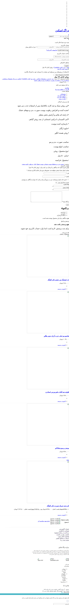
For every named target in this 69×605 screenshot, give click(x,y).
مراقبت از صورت (55, 80)
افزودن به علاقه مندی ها (62, 89)
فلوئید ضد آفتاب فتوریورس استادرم (57, 392)
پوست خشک (40, 164)
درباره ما (63, 582)
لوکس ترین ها (17, 79)
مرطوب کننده (38, 80)
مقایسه (67, 88)
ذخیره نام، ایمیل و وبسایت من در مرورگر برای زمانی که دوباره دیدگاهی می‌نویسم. (44, 179)
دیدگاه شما (65, 201)
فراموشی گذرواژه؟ (51, 50)
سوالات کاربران (61, 97)
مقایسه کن (41, 521)
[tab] (33, 94)
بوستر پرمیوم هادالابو (62, 448)
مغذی (23, 164)
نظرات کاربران (61, 95)
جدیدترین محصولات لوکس (44, 79)
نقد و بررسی (62, 99)
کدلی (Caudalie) (58, 67)
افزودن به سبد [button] (62, 289)
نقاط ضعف (66, 187)
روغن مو (33, 79)
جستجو (51, 36)
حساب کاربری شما (64, 570)
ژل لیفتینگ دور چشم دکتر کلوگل (58, 280)
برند (65, 67)
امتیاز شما (66, 182)
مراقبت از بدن (65, 80)
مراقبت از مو (46, 80)
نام (67, 173)
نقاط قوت (66, 184)
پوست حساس (48, 164)
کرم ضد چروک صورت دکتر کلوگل (58, 506)
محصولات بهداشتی (7, 79)
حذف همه (47, 521)
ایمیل (67, 176)
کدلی (34, 164)
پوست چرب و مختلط (58, 164)
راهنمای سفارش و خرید (63, 575)
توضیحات (63, 94)
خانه (68, 67)
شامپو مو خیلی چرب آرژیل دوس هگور (56, 336)
